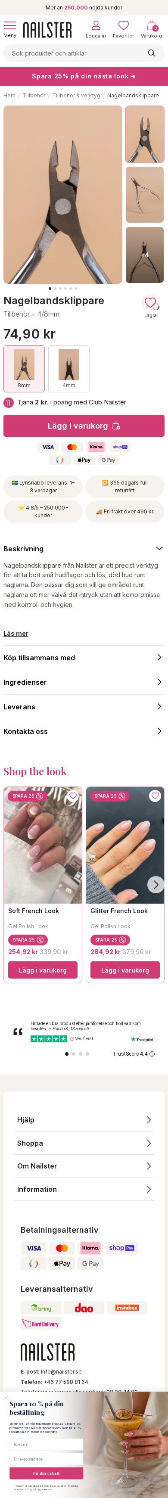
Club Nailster (107, 402)
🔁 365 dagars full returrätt (125, 486)
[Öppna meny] (10, 25)
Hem (9, 95)
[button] (84, 1120)
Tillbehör (33, 95)
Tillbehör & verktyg (76, 95)
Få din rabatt (46, 1473)
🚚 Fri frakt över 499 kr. (125, 511)
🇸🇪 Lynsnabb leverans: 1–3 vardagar (43, 486)
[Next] (156, 884)
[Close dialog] (6, 1398)
